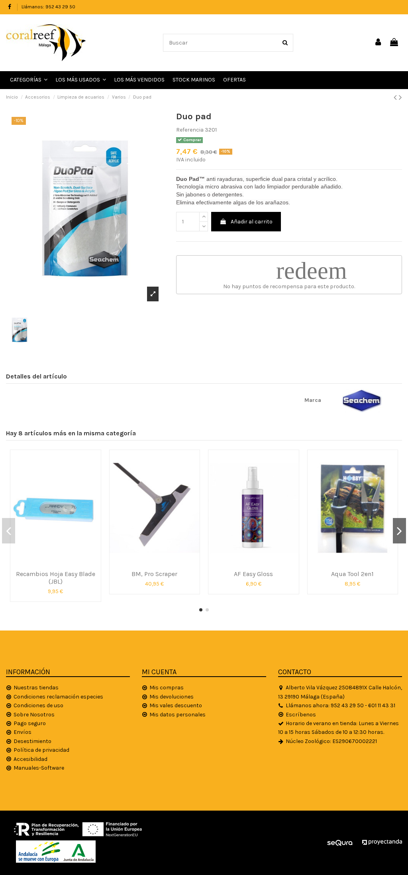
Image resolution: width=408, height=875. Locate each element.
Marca (312, 400)
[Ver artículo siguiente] (400, 97)
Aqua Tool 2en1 (352, 574)
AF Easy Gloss (253, 574)
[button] (80, 80)
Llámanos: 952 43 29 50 (48, 7)
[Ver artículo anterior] (396, 97)
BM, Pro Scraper (154, 574)
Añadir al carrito (252, 221)
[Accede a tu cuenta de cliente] (378, 42)
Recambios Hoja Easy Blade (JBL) (55, 577)
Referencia (190, 129)
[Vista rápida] (55, 563)
